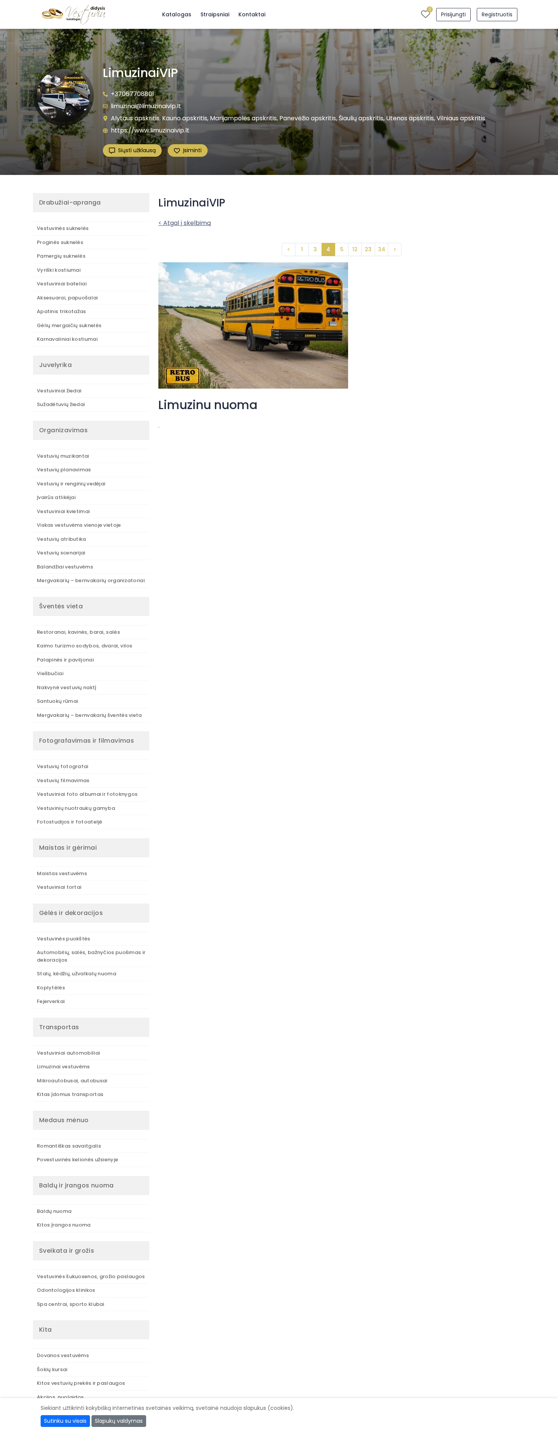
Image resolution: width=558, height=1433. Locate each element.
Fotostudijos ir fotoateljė (69, 821)
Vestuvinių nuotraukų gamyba (76, 808)
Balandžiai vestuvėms (65, 566)
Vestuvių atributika (61, 539)
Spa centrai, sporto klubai (70, 1304)
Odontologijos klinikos (66, 1290)
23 (368, 249)
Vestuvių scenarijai (61, 552)
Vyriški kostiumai (58, 270)
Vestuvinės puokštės (63, 938)
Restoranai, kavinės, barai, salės (78, 632)
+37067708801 (132, 94)
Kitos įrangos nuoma (64, 1224)
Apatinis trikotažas (61, 311)
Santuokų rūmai (57, 701)
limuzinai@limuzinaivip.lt (146, 106)
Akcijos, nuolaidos (60, 1397)
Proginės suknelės (60, 242)
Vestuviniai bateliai (62, 283)
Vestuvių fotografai (62, 766)
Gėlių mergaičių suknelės (69, 325)
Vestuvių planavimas (64, 469)
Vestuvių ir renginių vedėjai (71, 483)
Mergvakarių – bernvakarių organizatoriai (91, 580)
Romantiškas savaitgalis (69, 1146)
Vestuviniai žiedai (59, 390)
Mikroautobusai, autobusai (72, 1080)
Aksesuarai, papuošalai (67, 297)
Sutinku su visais (65, 1421)
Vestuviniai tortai (59, 887)
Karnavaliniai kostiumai (67, 339)
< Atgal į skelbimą (184, 223)
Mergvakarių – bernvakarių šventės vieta (89, 715)
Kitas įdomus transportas (70, 1094)
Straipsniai (214, 14)
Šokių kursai (52, 1369)
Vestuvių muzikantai (63, 456)
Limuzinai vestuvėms (63, 1066)
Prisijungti (453, 14)
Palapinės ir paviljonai (65, 659)
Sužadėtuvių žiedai (61, 404)
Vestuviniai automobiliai (68, 1053)
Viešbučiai (50, 673)
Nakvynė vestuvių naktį (66, 687)
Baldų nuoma (54, 1211)
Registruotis (497, 14)
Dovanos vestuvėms (63, 1355)
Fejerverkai (51, 1001)
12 (355, 249)
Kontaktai (251, 14)
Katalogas (176, 14)
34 (381, 249)
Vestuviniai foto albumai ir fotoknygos (87, 794)
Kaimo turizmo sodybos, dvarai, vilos (84, 645)
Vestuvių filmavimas (63, 780)
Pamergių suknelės (61, 256)
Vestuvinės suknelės (63, 228)
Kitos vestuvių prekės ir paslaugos (81, 1383)
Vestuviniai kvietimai (63, 511)
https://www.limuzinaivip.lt (150, 130)
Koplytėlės (51, 987)
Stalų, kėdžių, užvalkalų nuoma (76, 973)
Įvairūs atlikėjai (56, 497)
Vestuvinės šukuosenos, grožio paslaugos (91, 1276)
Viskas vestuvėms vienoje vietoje (79, 525)
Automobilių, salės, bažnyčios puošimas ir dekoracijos (91, 956)
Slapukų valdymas (119, 1421)
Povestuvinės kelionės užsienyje (77, 1159)
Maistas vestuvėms (62, 873)
